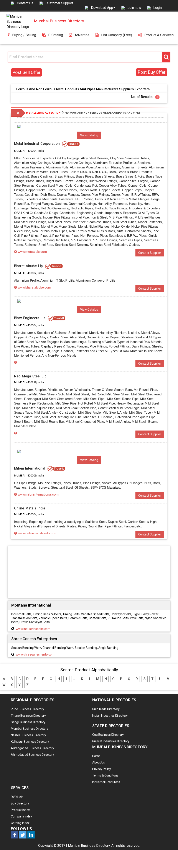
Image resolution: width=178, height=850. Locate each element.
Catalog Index (20, 823)
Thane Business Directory (28, 715)
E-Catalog (55, 35)
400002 (31, 273)
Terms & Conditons (105, 775)
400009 (31, 475)
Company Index (21, 816)
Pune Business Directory (27, 709)
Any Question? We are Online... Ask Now (168, 839)
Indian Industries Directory (110, 715)
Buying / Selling (24, 35)
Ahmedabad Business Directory (32, 754)
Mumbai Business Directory (29, 728)
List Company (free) (116, 35)
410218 (31, 382)
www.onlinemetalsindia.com (37, 533)
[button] (103, 8)
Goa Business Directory (108, 734)
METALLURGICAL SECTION (43, 112)
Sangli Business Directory (28, 722)
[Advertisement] (89, 572)
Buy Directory (20, 803)
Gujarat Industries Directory (110, 741)
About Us (98, 762)
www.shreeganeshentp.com (35, 654)
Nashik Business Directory (28, 735)
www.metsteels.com (32, 252)
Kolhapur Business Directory (30, 741)
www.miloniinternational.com (38, 494)
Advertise (82, 35)
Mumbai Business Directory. (89, 845)
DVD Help (17, 797)
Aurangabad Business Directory (32, 748)
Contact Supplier (149, 253)
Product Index (20, 810)
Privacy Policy (101, 769)
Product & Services (159, 35)
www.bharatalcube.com (34, 287)
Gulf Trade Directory (106, 709)
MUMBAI (19, 150)
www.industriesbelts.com (33, 629)
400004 (31, 150)
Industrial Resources (106, 782)
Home (96, 756)
